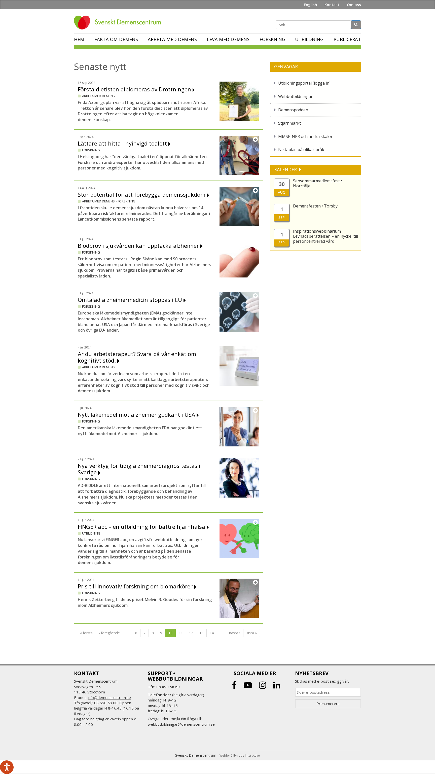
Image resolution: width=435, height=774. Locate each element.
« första (86, 632)
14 (212, 632)
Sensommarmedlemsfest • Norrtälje (317, 183)
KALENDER (286, 169)
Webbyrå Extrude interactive (240, 755)
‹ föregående (109, 632)
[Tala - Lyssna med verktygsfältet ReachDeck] (7, 767)
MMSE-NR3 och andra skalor (305, 136)
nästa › (234, 632)
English (310, 4)
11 (181, 632)
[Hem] (119, 22)
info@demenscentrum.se (109, 697)
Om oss (354, 4)
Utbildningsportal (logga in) (304, 83)
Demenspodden (293, 110)
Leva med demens (228, 39)
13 (201, 632)
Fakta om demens (116, 39)
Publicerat (347, 39)
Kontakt (331, 4)
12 (191, 632)
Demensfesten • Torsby (315, 206)
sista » (251, 632)
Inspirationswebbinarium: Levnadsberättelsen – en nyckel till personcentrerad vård (325, 236)
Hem (79, 39)
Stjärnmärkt (289, 123)
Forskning (272, 39)
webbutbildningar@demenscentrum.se (181, 724)
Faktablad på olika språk (301, 149)
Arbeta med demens (172, 39)
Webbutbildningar (295, 96)
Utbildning (309, 39)
